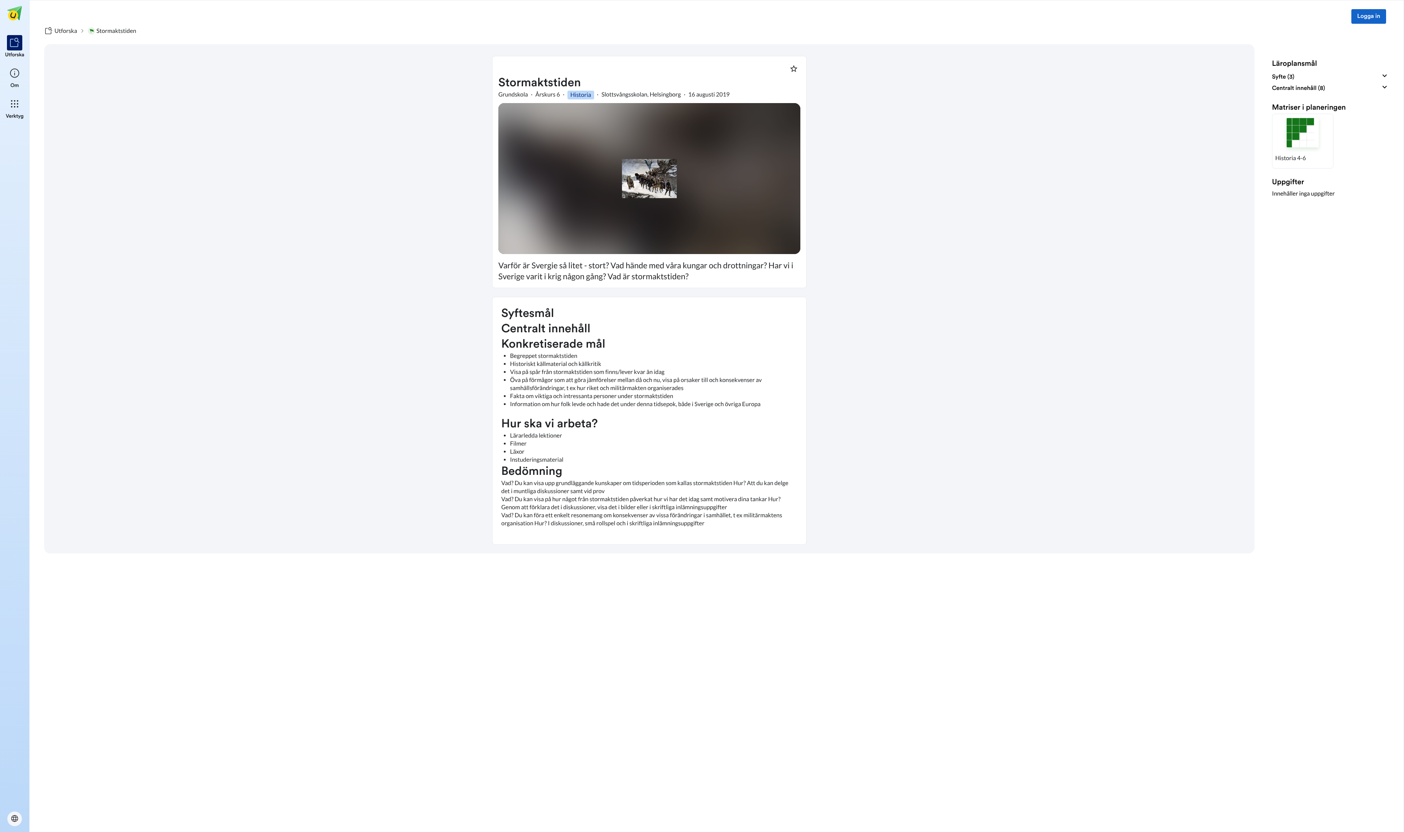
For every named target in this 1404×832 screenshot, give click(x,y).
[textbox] (649, 420)
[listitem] (14, 46)
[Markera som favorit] (793, 68)
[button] (1302, 141)
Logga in (1368, 16)
